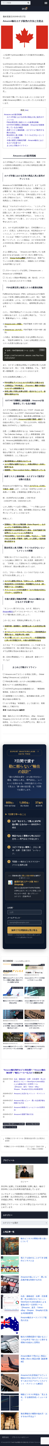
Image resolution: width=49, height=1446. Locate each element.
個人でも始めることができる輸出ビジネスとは (34, 1259)
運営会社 (5, 1437)
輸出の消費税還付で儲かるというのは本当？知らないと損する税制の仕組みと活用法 (34, 1339)
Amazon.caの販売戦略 (13, 114)
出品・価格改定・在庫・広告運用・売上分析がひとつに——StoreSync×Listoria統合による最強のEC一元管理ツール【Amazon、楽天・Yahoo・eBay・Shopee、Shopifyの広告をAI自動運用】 (30, 1084)
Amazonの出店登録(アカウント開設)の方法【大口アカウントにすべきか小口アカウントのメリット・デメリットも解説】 (34, 1379)
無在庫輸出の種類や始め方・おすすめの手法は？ (34, 1415)
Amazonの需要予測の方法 (23, 1114)
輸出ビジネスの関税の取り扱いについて (34, 1240)
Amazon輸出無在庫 (32, 1124)
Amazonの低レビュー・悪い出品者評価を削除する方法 (29, 1102)
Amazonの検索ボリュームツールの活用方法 (29, 1108)
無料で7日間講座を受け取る (24, 930)
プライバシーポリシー (20, 1437)
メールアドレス (14, 917)
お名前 (10, 907)
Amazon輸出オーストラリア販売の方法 (34, 1319)
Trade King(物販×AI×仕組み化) (19, 1442)
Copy (42, 350)
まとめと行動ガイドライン (17, 145)
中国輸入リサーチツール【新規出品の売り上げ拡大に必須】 (25, 1140)
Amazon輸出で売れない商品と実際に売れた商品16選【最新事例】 (34, 1359)
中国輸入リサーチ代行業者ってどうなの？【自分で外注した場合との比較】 (24, 1148)
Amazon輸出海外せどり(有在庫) (17, 1070)
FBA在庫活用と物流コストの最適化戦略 (23, 122)
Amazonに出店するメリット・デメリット (29, 1093)
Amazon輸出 (8, 611)
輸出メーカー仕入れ (23, 1072)
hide (26, 110)
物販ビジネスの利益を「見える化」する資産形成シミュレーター (34, 1397)
